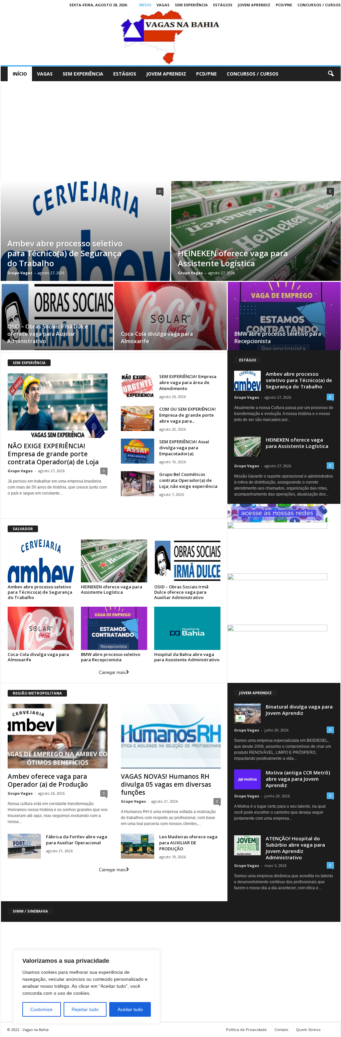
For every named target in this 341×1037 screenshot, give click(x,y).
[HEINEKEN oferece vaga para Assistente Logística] (114, 560)
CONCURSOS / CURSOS (319, 4)
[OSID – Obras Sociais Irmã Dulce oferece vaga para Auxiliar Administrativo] (57, 318)
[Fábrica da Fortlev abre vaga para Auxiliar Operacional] (24, 846)
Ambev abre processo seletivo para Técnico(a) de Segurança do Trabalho (65, 253)
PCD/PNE (284, 4)
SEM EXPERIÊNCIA (191, 4)
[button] (330, 74)
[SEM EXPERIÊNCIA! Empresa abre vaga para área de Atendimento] (137, 385)
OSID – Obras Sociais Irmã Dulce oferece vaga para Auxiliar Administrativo (47, 334)
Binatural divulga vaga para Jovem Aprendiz (299, 709)
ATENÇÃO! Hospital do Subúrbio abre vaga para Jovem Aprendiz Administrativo (295, 848)
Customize (41, 1009)
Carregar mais (112, 672)
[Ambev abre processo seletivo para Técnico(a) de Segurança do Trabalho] (41, 560)
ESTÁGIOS (222, 4)
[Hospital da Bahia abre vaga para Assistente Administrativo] (187, 628)
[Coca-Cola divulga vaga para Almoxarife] (170, 318)
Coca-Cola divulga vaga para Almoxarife (38, 657)
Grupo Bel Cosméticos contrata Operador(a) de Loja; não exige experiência (188, 480)
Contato (281, 1029)
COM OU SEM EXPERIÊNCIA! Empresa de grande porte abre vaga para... (187, 415)
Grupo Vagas (19, 272)
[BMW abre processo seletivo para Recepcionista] (284, 318)
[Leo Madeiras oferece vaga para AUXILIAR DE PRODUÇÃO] (137, 846)
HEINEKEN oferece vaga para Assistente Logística (233, 258)
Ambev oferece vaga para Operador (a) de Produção (48, 780)
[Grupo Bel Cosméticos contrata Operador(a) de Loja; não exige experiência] (137, 483)
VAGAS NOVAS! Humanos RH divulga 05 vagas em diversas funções (166, 784)
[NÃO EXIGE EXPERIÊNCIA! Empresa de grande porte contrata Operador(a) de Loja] (58, 405)
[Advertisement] (171, 131)
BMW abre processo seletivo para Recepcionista (110, 657)
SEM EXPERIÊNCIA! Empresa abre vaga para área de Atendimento (187, 382)
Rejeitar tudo (85, 1009)
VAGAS (163, 4)
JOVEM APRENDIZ (254, 4)
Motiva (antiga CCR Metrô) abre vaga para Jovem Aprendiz (298, 778)
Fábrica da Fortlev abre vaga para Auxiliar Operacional (76, 840)
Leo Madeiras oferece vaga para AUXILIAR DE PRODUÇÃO (188, 843)
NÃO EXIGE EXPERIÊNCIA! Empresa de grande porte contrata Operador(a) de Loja (53, 454)
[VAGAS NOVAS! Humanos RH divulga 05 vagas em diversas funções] (171, 736)
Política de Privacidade (246, 1029)
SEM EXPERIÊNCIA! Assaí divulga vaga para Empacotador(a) (184, 448)
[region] (86, 987)
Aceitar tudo (130, 1009)
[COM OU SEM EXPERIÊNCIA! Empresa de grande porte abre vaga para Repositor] (137, 418)
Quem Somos (308, 1029)
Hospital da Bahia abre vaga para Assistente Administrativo (186, 657)
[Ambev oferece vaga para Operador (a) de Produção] (58, 736)
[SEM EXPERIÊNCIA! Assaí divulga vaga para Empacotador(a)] (137, 451)
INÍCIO (145, 4)
